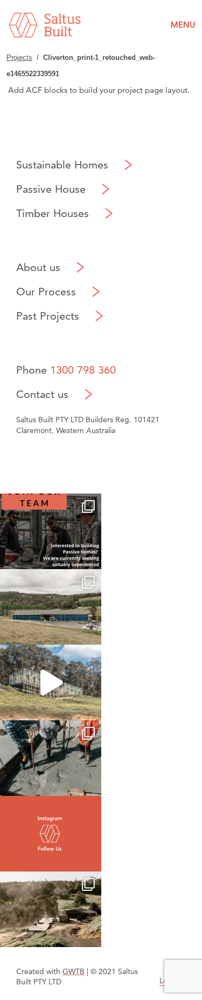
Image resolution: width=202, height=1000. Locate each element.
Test (50, 833)
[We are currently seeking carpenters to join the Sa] (50, 531)
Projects (19, 57)
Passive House (51, 189)
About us (38, 267)
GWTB (73, 971)
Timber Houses (52, 213)
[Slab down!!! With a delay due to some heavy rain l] (50, 758)
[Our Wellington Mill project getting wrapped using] (50, 607)
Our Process (46, 291)
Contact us (42, 394)
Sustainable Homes (62, 164)
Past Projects (47, 315)
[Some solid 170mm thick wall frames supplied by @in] (50, 909)
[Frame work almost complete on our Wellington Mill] (50, 682)
